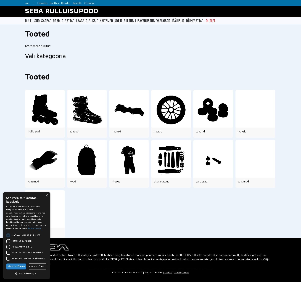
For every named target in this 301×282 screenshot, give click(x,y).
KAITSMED (106, 20)
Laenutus (42, 3)
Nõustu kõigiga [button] (16, 266)
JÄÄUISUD (178, 20)
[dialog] (26, 235)
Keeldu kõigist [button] (37, 266)
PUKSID (93, 20)
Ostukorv (89, 3)
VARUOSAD (163, 20)
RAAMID (58, 20)
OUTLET (210, 20)
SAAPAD (46, 20)
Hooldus (65, 3)
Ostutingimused (181, 273)
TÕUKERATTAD (194, 20)
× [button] (46, 195)
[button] (26, 273)
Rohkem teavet (35, 228)
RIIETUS (129, 20)
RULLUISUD (32, 20)
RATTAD (69, 20)
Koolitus (54, 3)
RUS (27, 3)
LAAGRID (81, 20)
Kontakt (77, 3)
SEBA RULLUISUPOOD (61, 11)
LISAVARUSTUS (145, 20)
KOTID (118, 20)
